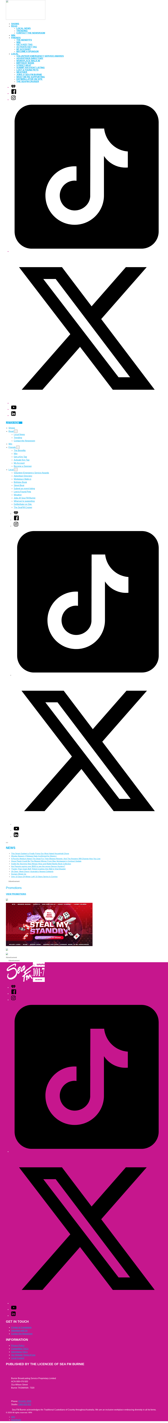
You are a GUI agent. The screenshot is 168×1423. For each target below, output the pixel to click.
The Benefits (24, 40)
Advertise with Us (19, 1330)
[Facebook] (13, 93)
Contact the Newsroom (30, 33)
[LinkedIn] (13, 415)
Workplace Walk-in (28, 61)
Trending (22, 31)
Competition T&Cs (19, 1349)
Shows (15, 24)
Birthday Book (25, 63)
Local (15, 54)
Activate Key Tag (26, 47)
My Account (23, 49)
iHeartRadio (16, 1420)
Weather (21, 72)
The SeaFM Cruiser (27, 81)
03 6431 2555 (24, 1401)
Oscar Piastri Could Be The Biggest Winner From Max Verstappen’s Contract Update (46, 861)
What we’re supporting (30, 77)
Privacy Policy (17, 1345)
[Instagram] (13, 100)
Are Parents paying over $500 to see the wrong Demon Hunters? (38, 866)
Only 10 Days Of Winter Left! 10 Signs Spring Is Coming (34, 877)
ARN (13, 1417)
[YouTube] (13, 409)
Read (14, 26)
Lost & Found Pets (27, 70)
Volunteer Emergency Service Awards (40, 56)
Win (13, 35)
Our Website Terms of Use (23, 1355)
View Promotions (16, 894)
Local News (23, 28)
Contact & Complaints (21, 1327)
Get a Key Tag (24, 44)
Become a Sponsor (27, 51)
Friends (16, 38)
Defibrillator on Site (29, 79)
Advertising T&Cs (19, 1352)
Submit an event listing (30, 68)
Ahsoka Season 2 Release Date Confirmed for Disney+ (34, 856)
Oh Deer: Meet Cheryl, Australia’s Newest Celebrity (32, 871)
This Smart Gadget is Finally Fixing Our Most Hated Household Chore (40, 853)
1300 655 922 (24, 1404)
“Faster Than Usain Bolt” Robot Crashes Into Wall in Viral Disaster (38, 869)
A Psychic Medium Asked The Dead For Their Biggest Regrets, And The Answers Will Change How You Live (55, 859)
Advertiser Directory (29, 58)
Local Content (17, 1358)
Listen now (12, 423)
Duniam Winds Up (18, 874)
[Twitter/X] (86, 403)
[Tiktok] (86, 251)
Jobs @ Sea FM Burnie (29, 74)
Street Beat (23, 65)
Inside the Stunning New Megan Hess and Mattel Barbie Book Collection (41, 864)
